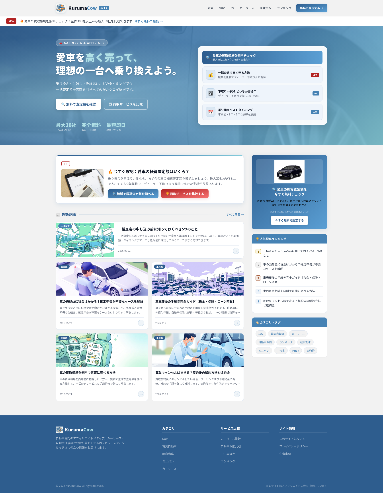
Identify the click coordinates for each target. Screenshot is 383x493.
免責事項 (285, 454)
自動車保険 (265, 342)
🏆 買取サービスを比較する (185, 193)
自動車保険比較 (231, 446)
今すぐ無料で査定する (289, 220)
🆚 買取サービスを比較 (126, 104)
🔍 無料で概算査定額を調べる (133, 193)
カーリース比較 (231, 438)
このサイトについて (292, 438)
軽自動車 (305, 342)
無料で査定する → (312, 8)
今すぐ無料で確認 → (148, 21)
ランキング (284, 8)
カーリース (247, 8)
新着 (210, 8)
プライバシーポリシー (293, 446)
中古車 (281, 350)
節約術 (311, 350)
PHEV (295, 350)
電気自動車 (277, 333)
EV (232, 8)
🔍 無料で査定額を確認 (78, 104)
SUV (222, 8)
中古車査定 (228, 454)
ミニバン (263, 350)
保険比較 (265, 8)
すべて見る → (235, 214)
